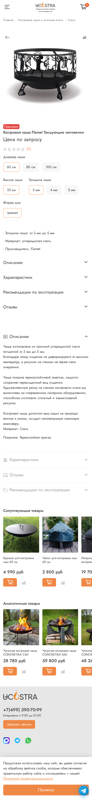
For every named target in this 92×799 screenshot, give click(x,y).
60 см (11, 166)
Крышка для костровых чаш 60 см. (18, 560)
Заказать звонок (19, 724)
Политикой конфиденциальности (28, 778)
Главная (8, 20)
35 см (11, 189)
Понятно (46, 790)
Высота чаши (12, 180)
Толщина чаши (40, 180)
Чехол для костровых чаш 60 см (59, 560)
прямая (12, 212)
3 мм (36, 189)
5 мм (71, 189)
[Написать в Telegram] (84, 791)
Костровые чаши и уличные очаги (40, 20)
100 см (51, 166)
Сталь (72, 20)
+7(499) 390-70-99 (22, 710)
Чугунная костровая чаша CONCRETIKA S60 (59, 652)
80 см (30, 166)
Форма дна (12, 203)
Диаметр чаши (14, 157)
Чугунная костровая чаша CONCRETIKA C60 (20, 652)
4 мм (54, 189)
